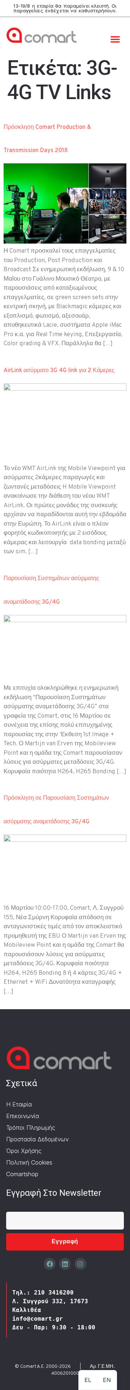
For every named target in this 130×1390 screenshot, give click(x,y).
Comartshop (22, 1174)
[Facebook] (49, 1263)
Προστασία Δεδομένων (37, 1139)
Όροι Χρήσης (24, 1150)
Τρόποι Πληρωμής (30, 1127)
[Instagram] (80, 1263)
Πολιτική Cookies (29, 1162)
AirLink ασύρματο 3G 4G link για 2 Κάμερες (59, 370)
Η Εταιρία (19, 1104)
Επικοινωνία (22, 1116)
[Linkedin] (65, 1263)
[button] (115, 39)
